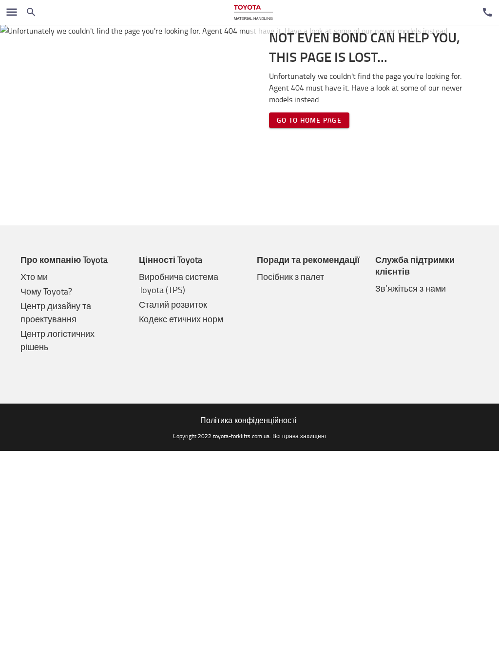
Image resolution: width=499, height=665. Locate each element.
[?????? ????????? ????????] (487, 12)
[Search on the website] (31, 12)
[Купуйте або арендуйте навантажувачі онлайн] (253, 12)
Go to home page (309, 120)
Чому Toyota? (46, 291)
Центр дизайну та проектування (55, 312)
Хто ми (34, 276)
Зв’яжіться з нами (410, 288)
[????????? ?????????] (11, 12)
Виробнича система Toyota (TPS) (178, 283)
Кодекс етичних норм (181, 319)
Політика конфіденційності (248, 420)
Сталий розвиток (173, 304)
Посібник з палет (290, 276)
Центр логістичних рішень (57, 340)
